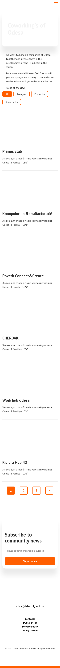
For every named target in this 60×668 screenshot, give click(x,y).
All (7, 94)
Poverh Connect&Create (23, 275)
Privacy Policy (30, 626)
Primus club (12, 151)
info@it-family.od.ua (30, 606)
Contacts (30, 618)
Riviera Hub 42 (14, 462)
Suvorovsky (12, 102)
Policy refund (30, 630)
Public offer (30, 622)
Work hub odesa (16, 400)
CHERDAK (10, 338)
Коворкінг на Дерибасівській (27, 213)
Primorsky (39, 94)
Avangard (21, 94)
